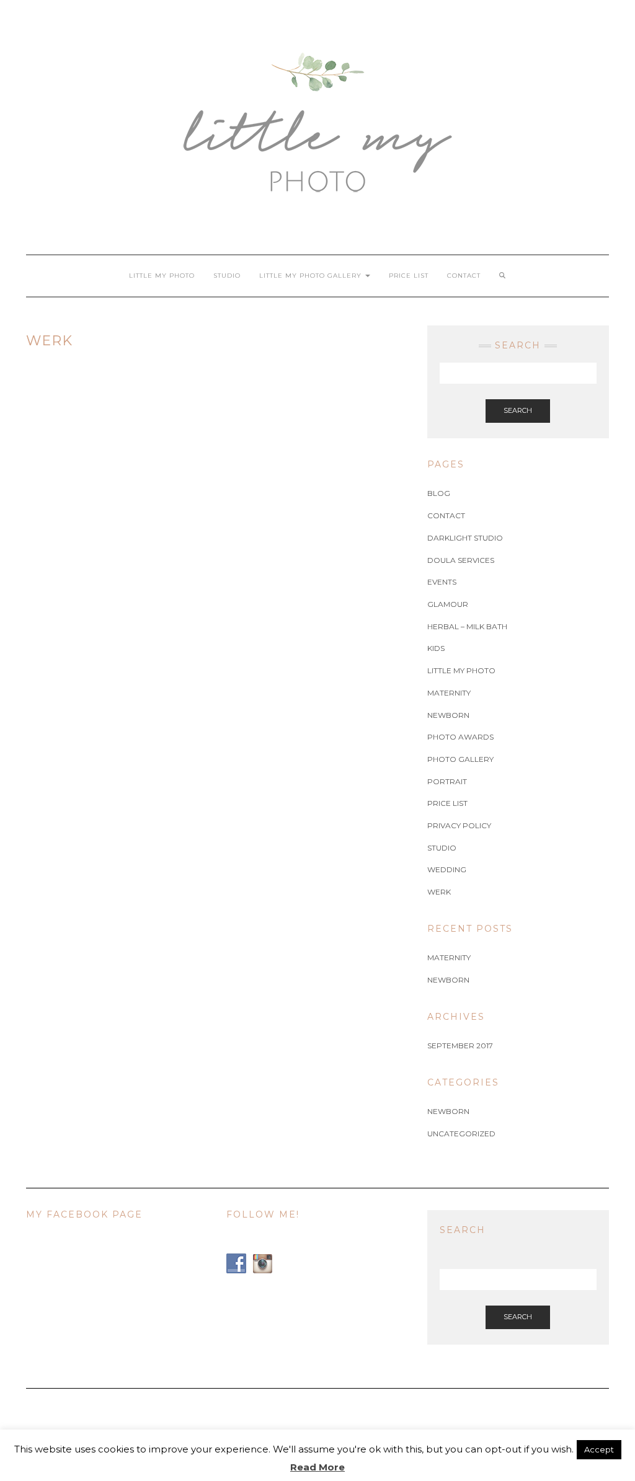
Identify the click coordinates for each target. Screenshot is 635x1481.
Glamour (447, 604)
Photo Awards (460, 736)
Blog (438, 493)
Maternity (449, 692)
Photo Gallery (460, 759)
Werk (439, 891)
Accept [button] (599, 1449)
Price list (409, 276)
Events (441, 581)
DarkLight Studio (465, 537)
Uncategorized (461, 1133)
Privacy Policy (459, 825)
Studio (227, 276)
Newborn (448, 715)
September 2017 (460, 1045)
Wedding (446, 869)
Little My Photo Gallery (311, 276)
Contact (464, 276)
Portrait (447, 781)
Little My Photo (162, 276)
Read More (317, 1467)
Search (518, 410)
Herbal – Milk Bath (467, 626)
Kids (436, 648)
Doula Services (460, 560)
